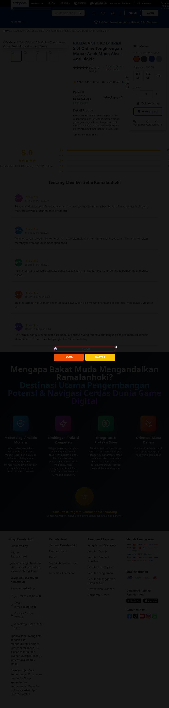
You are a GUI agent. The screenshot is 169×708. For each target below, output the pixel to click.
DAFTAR (100, 357)
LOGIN (69, 357)
